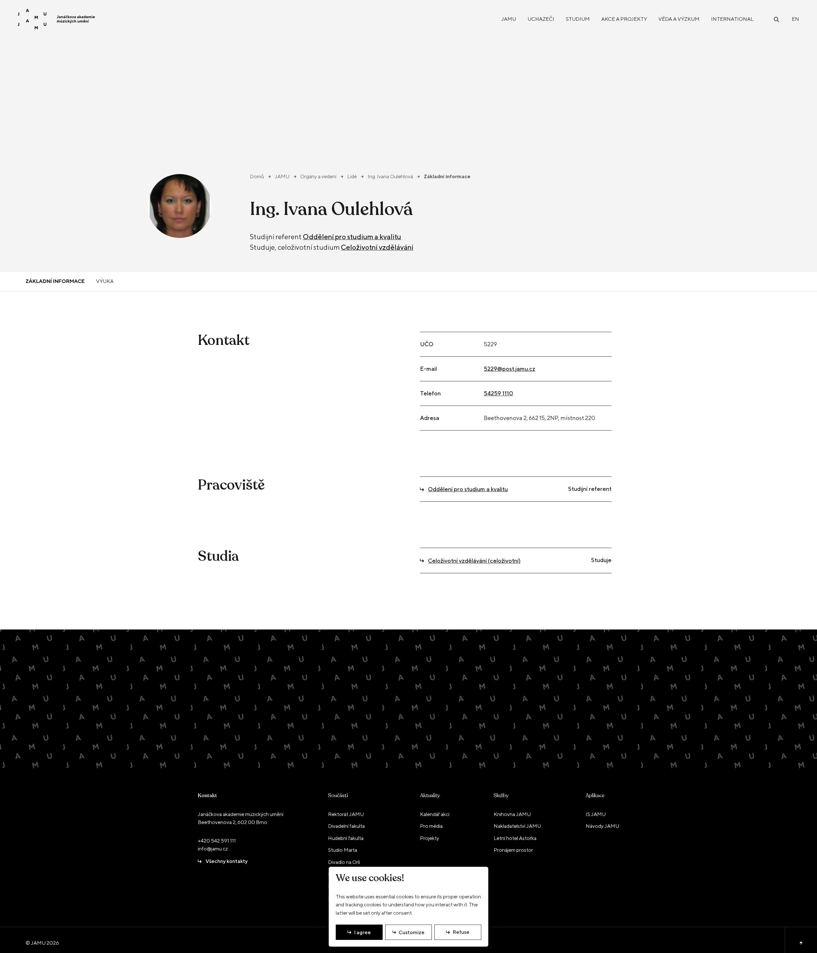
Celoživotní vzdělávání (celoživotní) (474, 560)
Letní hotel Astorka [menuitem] (515, 838)
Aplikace (595, 795)
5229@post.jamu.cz (509, 368)
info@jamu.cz (213, 849)
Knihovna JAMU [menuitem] (512, 814)
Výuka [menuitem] (105, 281)
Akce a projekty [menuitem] (624, 19)
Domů (257, 176)
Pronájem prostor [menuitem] (513, 850)
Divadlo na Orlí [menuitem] (344, 862)
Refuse (461, 932)
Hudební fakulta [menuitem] (346, 838)
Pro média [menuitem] (431, 826)
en (795, 19)
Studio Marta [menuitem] (342, 850)
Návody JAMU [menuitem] (602, 826)
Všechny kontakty (227, 861)
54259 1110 (498, 393)
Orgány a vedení (318, 176)
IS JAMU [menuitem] (596, 814)
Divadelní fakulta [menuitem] (346, 826)
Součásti (338, 795)
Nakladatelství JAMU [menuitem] (517, 826)
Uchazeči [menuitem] (541, 19)
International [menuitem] (732, 19)
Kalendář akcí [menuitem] (434, 814)
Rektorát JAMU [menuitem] (346, 814)
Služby (501, 795)
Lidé (352, 176)
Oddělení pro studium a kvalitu (352, 237)
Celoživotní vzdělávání (377, 247)
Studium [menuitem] (578, 19)
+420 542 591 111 (217, 841)
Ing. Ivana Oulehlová (390, 176)
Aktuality (430, 795)
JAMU (282, 176)
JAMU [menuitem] (508, 19)
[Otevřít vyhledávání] (776, 19)
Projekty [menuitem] (429, 838)
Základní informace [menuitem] (55, 281)
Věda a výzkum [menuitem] (679, 19)
